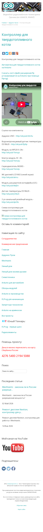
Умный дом (7, 266)
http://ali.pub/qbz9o (10, 202)
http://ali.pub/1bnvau (11, 160)
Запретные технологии (12, 304)
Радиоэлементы (9, 332)
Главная (4, 23)
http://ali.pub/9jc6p (19, 144)
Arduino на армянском (12, 310)
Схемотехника (8, 277)
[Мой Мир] (13, 53)
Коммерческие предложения (15, 244)
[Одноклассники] (10, 53)
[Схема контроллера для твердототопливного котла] (21, 218)
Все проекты (7, 316)
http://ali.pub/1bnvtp (11, 169)
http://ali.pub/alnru (10, 177)
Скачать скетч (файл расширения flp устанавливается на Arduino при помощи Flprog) (20, 76)
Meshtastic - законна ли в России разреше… (19, 388)
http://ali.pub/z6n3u (24, 136)
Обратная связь (21, 505)
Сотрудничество (9, 238)
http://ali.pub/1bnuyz (11, 152)
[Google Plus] (16, 53)
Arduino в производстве (13, 293)
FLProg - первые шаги (11, 327)
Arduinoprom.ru (12, 484)
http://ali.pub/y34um (10, 194)
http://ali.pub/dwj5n (10, 185)
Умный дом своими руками (14, 271)
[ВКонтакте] (3, 53)
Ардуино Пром (13, 23)
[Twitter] (7, 53)
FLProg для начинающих (13, 299)
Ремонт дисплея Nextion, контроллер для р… (15, 411)
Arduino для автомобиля (13, 282)
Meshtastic (6, 260)
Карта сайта (21, 509)
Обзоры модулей (9, 288)
